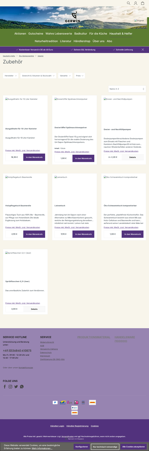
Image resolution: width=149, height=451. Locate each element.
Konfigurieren (82, 446)
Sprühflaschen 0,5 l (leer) (17, 281)
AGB (42, 345)
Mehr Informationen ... (42, 448)
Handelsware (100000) (125, 339)
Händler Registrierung (77, 426)
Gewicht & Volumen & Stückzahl (36, 75)
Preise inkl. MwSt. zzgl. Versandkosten (22, 150)
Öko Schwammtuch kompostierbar (120, 206)
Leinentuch (60, 206)
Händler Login (57, 426)
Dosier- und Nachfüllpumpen (117, 129)
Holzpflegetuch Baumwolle (18, 206)
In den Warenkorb (34, 157)
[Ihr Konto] (135, 3)
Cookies (95, 426)
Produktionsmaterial (93, 337)
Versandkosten (67, 436)
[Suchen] (128, 3)
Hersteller (9, 75)
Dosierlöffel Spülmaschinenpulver (71, 127)
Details (132, 157)
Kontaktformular (26, 367)
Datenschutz (46, 352)
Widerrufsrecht (47, 342)
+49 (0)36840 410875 (17, 350)
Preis (78, 75)
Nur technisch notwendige (105, 447)
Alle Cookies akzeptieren (133, 446)
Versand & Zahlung (49, 349)
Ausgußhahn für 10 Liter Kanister (21, 129)
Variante (64, 75)
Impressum (45, 356)
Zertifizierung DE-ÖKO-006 (52, 359)
